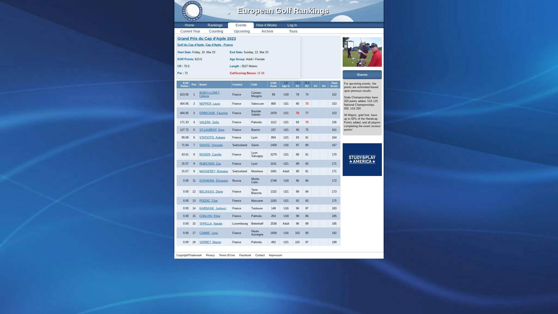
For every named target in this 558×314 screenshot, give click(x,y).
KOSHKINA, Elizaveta (213, 180)
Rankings (215, 25)
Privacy (210, 255)
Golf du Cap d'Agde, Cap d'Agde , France (205, 44)
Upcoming (242, 31)
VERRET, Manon (210, 242)
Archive (267, 31)
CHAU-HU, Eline (209, 216)
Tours (293, 31)
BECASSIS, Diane (211, 191)
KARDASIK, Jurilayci (212, 208)
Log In (292, 25)
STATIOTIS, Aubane (212, 137)
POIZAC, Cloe (208, 200)
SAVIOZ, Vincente (211, 145)
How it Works (266, 25)
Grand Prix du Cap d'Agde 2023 (206, 38)
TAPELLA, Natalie (210, 223)
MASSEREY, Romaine (213, 171)
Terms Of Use (227, 255)
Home (189, 25)
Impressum (275, 255)
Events (241, 25)
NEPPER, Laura (209, 103)
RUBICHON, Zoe (210, 163)
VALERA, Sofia (209, 122)
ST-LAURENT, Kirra (211, 129)
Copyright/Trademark (189, 255)
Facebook (245, 255)
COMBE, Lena (208, 233)
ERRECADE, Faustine (213, 113)
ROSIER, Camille (210, 154)
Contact (260, 255)
